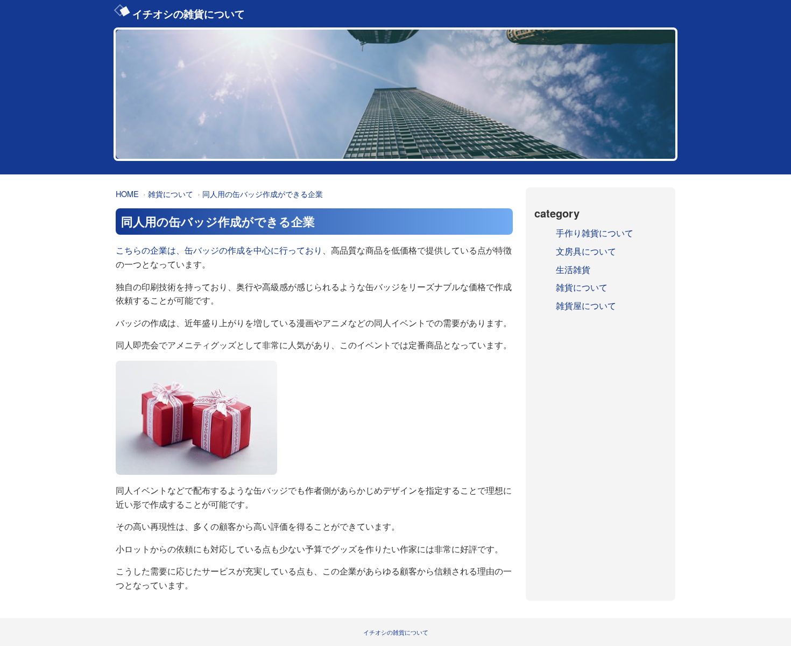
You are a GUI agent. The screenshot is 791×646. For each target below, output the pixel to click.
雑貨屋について (586, 305)
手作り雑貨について (594, 233)
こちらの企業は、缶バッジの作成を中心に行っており (219, 250)
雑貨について (170, 193)
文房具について (586, 251)
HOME (127, 193)
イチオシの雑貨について (188, 13)
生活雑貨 (573, 269)
